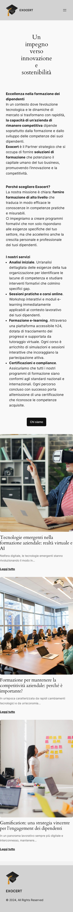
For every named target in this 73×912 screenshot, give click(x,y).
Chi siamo (36, 422)
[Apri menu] (64, 10)
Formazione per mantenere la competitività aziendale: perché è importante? (31, 685)
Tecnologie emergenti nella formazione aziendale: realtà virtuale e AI (36, 543)
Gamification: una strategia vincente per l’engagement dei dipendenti (35, 825)
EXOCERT (26, 10)
